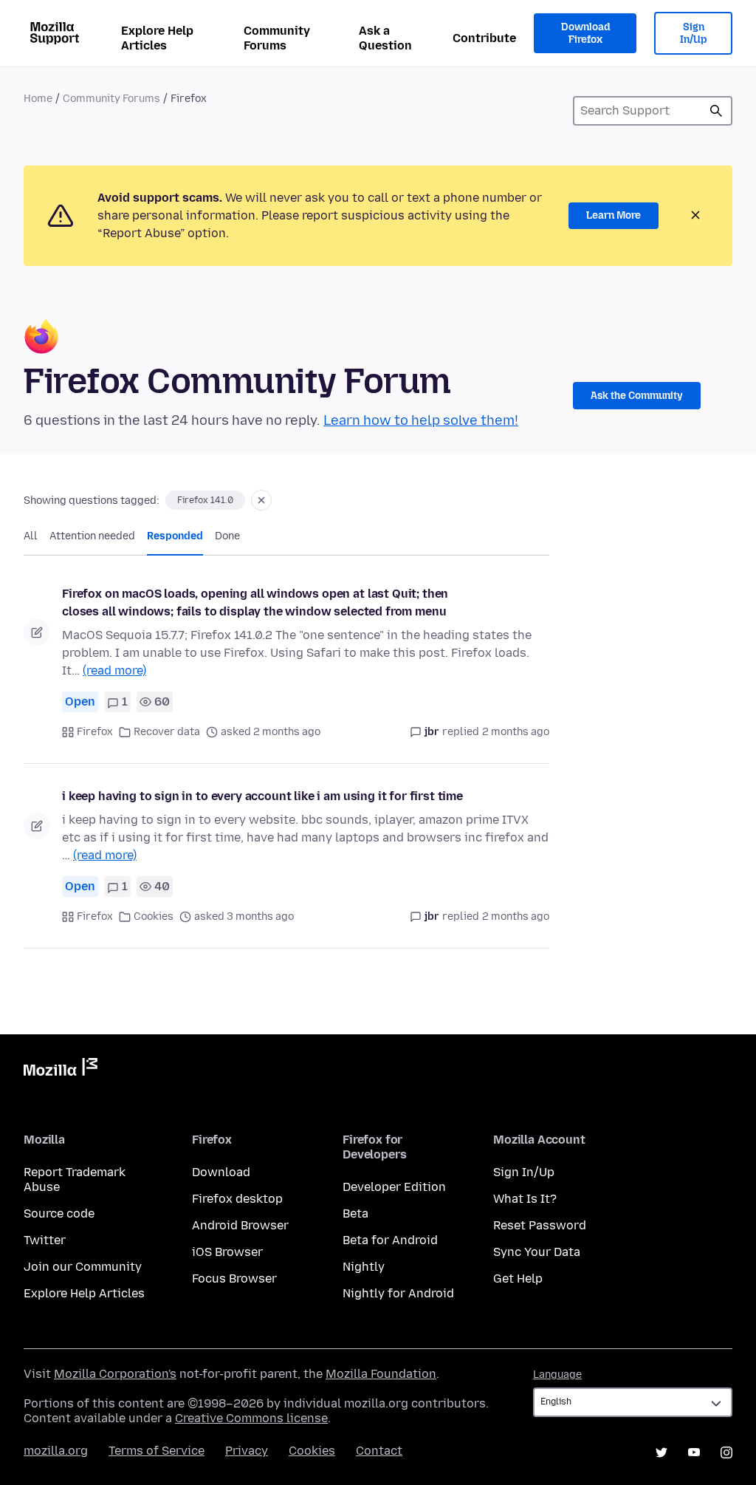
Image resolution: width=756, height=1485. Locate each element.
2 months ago (515, 732)
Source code (59, 1213)
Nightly (364, 1267)
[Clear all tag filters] (261, 500)
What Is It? (525, 1199)
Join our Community (83, 1267)
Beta (355, 1213)
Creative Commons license (251, 1418)
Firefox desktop (237, 1199)
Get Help (518, 1278)
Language (557, 1374)
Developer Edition (394, 1187)
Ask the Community (637, 395)
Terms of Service (157, 1451)
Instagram (726, 1452)
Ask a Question (385, 38)
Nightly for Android (398, 1293)
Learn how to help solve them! (420, 420)
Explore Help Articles (157, 38)
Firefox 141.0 (205, 500)
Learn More (613, 215)
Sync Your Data (536, 1252)
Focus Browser (234, 1278)
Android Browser (240, 1225)
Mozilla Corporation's (115, 1374)
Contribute (484, 38)
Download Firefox (585, 34)
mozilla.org (56, 1451)
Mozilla (60, 1070)
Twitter (45, 1240)
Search (716, 111)
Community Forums (277, 38)
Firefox (95, 732)
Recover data (167, 732)
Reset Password (539, 1225)
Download (221, 1172)
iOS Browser (227, 1252)
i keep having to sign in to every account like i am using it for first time (262, 796)
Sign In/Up (693, 34)
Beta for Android (390, 1240)
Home (38, 98)
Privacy (246, 1451)
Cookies (153, 916)
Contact (379, 1451)
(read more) (114, 670)
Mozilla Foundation (381, 1374)
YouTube (694, 1452)
